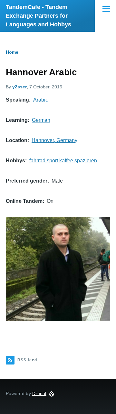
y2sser (19, 86)
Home (12, 52)
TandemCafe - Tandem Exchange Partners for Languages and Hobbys (38, 16)
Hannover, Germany (54, 140)
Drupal (39, 393)
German (41, 120)
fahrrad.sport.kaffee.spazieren (63, 160)
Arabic (40, 100)
